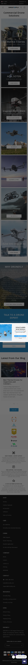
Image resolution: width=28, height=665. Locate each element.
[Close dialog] (27, 323)
